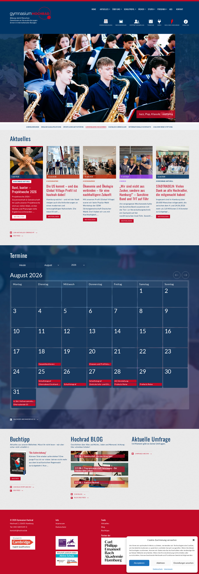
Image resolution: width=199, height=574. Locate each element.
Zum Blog (78, 494)
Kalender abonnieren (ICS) (24, 419)
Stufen (151, 9)
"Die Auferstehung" (37, 452)
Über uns (116, 9)
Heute (22, 265)
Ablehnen (160, 563)
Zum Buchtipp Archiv (22, 487)
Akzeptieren (139, 563)
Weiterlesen (19, 217)
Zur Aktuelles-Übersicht (23, 232)
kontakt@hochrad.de (18, 530)
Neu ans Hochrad (172, 25)
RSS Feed (16, 236)
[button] (193, 540)
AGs (170, 9)
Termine (150, 25)
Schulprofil (129, 9)
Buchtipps (105, 530)
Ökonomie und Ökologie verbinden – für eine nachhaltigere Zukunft (98, 190)
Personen (161, 9)
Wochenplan (120, 25)
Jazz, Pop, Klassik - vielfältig (156, 114)
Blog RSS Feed (80, 497)
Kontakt (179, 9)
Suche (187, 9)
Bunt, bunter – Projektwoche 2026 (24, 189)
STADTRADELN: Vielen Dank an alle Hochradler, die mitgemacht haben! (171, 190)
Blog (103, 527)
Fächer (141, 9)
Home (94, 9)
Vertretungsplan (137, 25)
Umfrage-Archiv (142, 453)
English (186, 25)
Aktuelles (104, 9)
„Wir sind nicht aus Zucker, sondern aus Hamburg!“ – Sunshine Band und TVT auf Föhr (134, 192)
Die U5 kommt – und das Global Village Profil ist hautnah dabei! (62, 190)
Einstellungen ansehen (183, 563)
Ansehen (15, 478)
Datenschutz (158, 569)
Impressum (168, 569)
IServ (159, 25)
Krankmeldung (106, 25)
